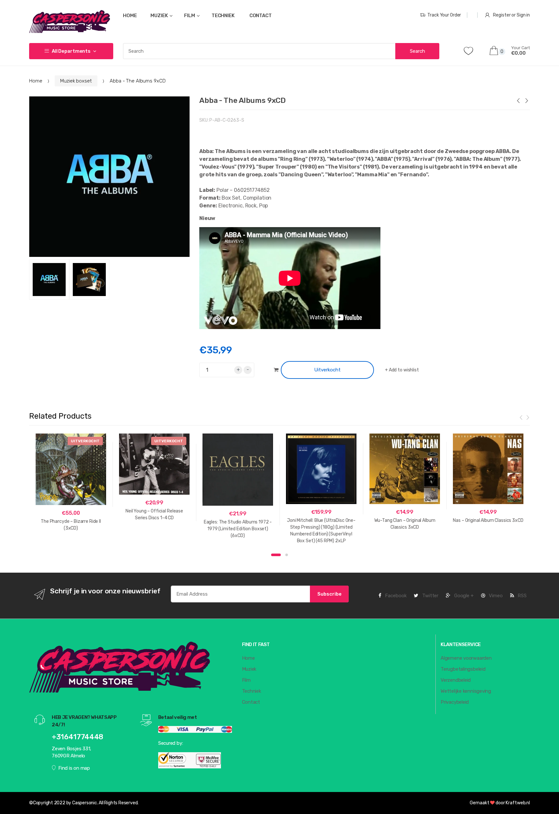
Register (501, 15)
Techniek (251, 691)
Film (246, 680)
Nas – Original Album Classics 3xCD (488, 520)
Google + (463, 596)
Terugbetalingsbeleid (463, 669)
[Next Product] (526, 101)
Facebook (395, 596)
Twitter (429, 596)
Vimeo (495, 596)
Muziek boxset (76, 81)
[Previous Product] (517, 101)
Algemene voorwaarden (466, 658)
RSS (521, 596)
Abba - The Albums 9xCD (242, 100)
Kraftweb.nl (518, 803)
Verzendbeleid (456, 680)
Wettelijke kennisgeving (466, 691)
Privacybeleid (455, 702)
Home (35, 81)
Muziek (249, 669)
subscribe (329, 594)
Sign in (523, 15)
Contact (251, 702)
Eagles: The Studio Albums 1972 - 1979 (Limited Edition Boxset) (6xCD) (238, 528)
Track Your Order (444, 15)
